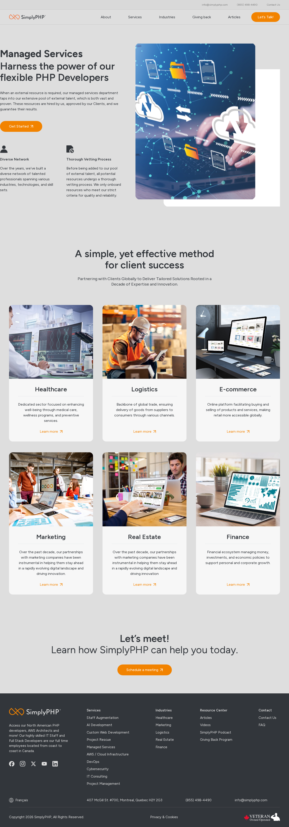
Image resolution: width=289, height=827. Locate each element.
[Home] (39, 712)
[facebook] (14, 763)
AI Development (99, 725)
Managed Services (101, 747)
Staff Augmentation (103, 717)
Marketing (51, 537)
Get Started (19, 126)
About (106, 17)
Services (135, 17)
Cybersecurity (98, 769)
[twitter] (36, 763)
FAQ (262, 725)
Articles (234, 17)
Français (21, 800)
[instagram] (25, 764)
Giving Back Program (216, 740)
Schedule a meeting (142, 670)
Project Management (103, 784)
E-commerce (238, 389)
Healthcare (51, 389)
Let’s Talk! (266, 17)
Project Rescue (99, 740)
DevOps (93, 762)
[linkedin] (57, 764)
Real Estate (144, 537)
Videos (205, 725)
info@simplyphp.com (215, 4)
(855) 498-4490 (247, 4)
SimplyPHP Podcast (215, 732)
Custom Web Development (108, 732)
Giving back (201, 17)
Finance (238, 537)
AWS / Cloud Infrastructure (108, 754)
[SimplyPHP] (27, 17)
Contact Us (273, 4)
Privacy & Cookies (164, 817)
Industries (167, 17)
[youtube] (47, 763)
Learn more (49, 431)
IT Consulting (97, 776)
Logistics (144, 389)
